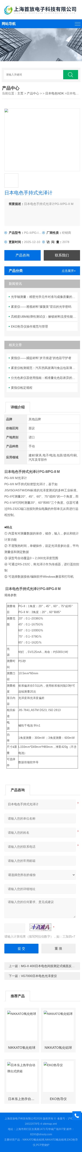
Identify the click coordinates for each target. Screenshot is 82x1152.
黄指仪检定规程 (21, 387)
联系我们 (62, 255)
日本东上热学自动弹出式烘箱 (23, 1099)
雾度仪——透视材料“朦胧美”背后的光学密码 (41, 306)
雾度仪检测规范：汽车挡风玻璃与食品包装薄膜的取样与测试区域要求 (44, 368)
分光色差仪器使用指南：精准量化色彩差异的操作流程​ (44, 378)
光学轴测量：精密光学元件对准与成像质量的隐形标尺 (44, 297)
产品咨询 (23, 255)
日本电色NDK (54, 93)
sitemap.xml (50, 1123)
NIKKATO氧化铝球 (58, 1047)
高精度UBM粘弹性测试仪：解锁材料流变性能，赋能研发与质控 (44, 316)
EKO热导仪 (58, 1099)
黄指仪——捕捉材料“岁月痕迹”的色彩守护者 (41, 358)
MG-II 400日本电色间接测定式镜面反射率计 (51, 966)
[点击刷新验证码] (40, 927)
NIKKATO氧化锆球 (21, 1047)
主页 (20, 93)
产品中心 (33, 93)
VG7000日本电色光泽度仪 (39, 976)
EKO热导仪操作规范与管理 (29, 326)
